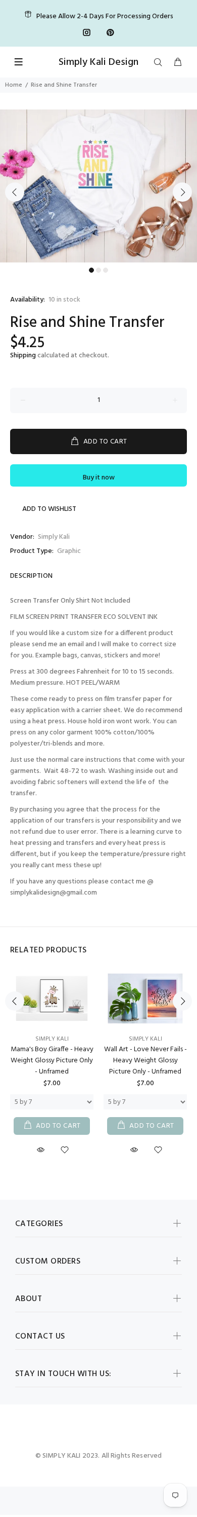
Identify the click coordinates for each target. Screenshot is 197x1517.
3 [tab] (105, 270)
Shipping (23, 355)
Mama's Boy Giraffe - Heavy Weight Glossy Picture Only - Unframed (52, 1061)
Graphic (69, 551)
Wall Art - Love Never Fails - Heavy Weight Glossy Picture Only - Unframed (145, 1061)
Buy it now (99, 478)
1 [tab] (91, 270)
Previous (14, 192)
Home (13, 85)
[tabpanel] (98, 186)
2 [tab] (98, 270)
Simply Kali (54, 537)
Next (182, 192)
